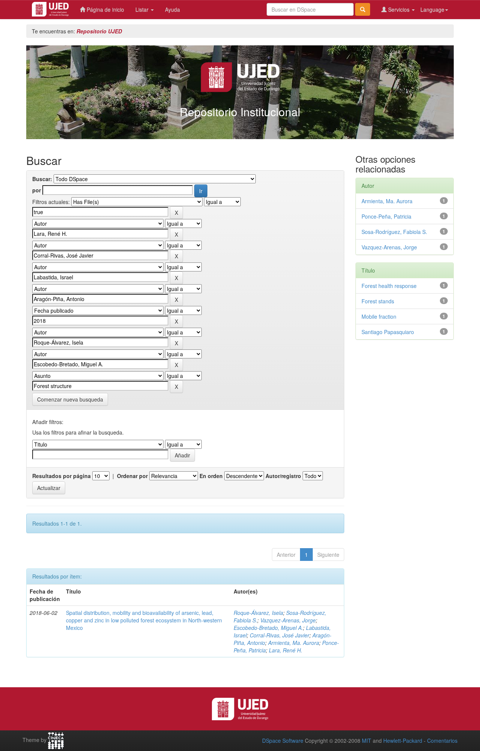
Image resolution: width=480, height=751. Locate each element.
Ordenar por (132, 476)
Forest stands (378, 301)
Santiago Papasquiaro (388, 332)
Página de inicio (104, 9)
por (36, 190)
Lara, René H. (285, 650)
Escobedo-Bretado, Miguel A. (268, 627)
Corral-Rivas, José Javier (279, 635)
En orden (211, 476)
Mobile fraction (379, 316)
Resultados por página (61, 476)
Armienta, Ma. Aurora (293, 642)
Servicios (399, 9)
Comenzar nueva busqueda (70, 399)
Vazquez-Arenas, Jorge (288, 620)
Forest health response (389, 285)
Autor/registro (283, 476)
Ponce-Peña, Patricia (386, 216)
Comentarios (442, 740)
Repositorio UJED (99, 31)
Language (432, 9)
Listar (142, 9)
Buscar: (42, 179)
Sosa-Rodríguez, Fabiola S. (394, 231)
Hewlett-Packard (402, 740)
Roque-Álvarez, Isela (258, 612)
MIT (366, 740)
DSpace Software (282, 740)
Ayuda (172, 9)
